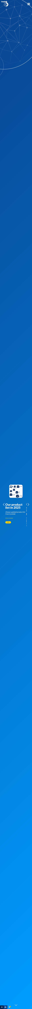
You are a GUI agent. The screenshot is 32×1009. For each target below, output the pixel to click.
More (8, 522)
